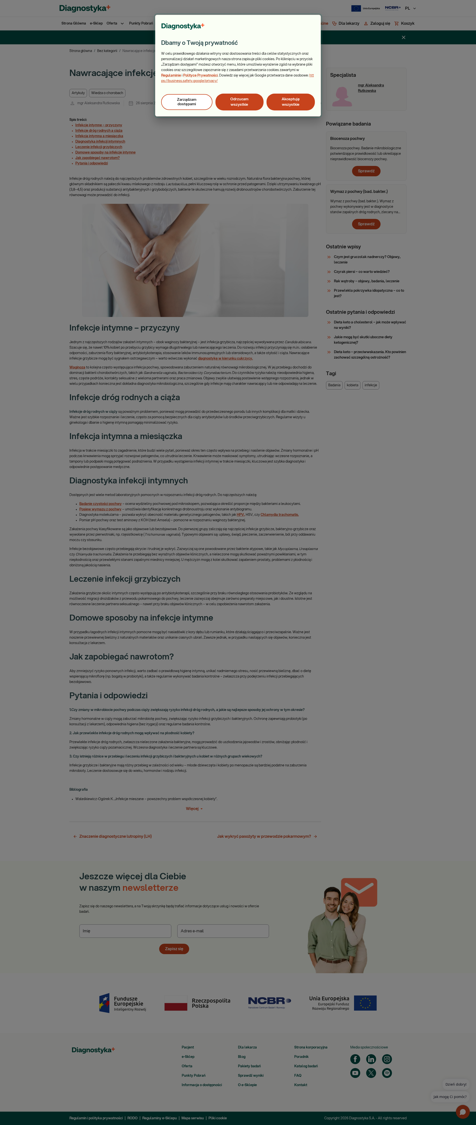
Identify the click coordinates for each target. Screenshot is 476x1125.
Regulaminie (171, 75)
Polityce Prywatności (200, 75)
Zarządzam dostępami (186, 102)
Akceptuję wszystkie (291, 101)
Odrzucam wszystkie (239, 101)
